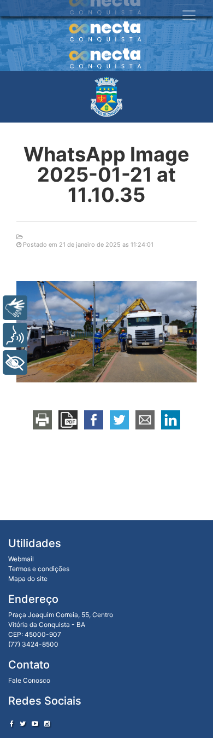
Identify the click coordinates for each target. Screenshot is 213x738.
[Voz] (15, 335)
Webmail (21, 559)
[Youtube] (35, 723)
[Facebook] (12, 723)
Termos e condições (38, 569)
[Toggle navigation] (189, 15)
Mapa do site (28, 578)
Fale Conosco (29, 680)
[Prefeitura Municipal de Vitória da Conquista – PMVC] (106, 97)
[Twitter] (23, 723)
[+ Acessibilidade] (15, 362)
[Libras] (15, 307)
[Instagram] (47, 723)
